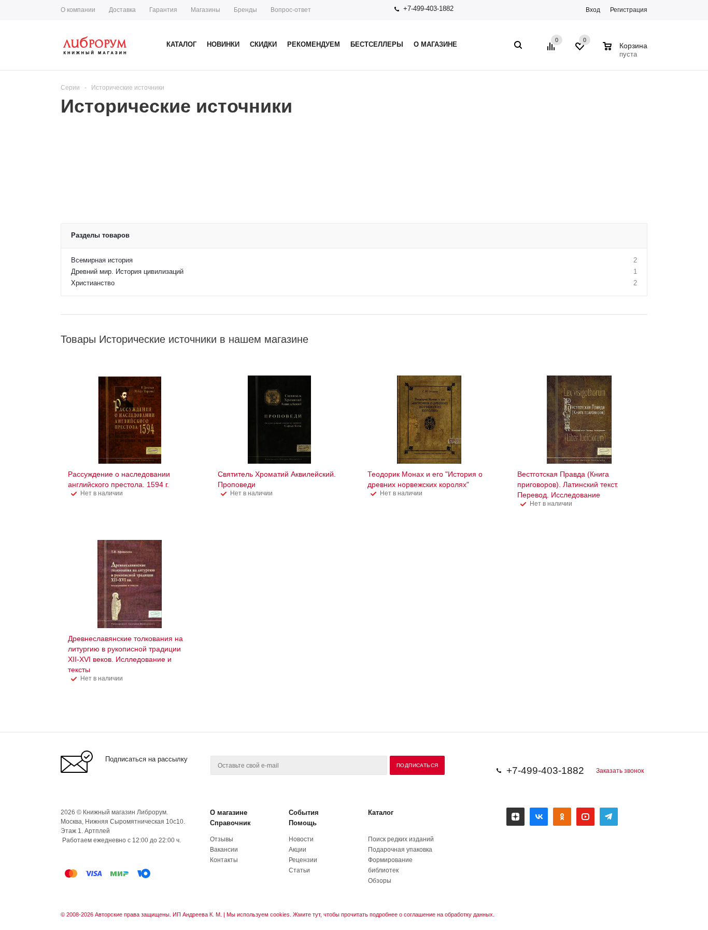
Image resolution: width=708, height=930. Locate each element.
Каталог (380, 812)
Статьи (299, 870)
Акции (297, 849)
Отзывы (221, 839)
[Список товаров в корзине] (626, 53)
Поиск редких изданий (401, 839)
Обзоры (379, 880)
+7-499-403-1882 (428, 8)
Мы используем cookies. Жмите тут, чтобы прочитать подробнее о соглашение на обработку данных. (360, 914)
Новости (301, 839)
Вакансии (224, 849)
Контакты (224, 860)
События (304, 812)
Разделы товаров (100, 235)
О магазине (228, 812)
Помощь (303, 823)
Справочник (230, 823)
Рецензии (303, 860)
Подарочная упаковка (400, 849)
